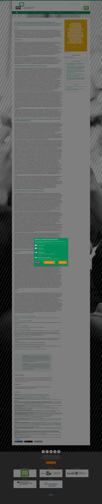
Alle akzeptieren (62, 262)
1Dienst (39, 246)
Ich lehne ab (37, 262)
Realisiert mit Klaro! (64, 264)
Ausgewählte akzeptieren (49, 262)
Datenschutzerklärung (48, 242)
